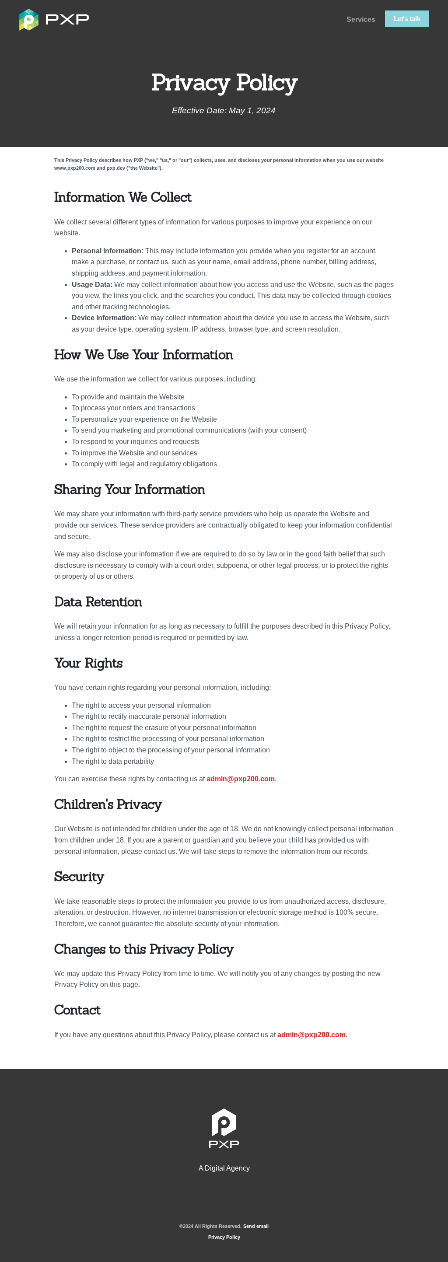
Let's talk (407, 18)
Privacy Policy (224, 1237)
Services (360, 19)
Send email (256, 1226)
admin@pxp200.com (240, 779)
